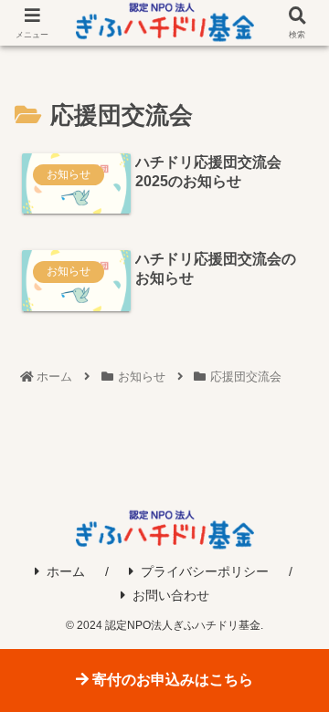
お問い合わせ (171, 595)
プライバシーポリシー (205, 571)
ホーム (66, 571)
